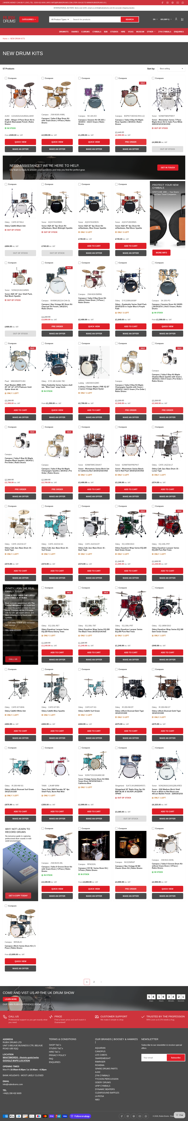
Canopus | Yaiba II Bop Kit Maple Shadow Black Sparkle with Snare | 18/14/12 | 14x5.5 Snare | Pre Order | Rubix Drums (167, 378)
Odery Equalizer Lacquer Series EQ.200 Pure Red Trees (128, 630)
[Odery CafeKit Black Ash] (20, 202)
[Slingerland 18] (130, 766)
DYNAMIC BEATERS (105, 1089)
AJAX (7, 116)
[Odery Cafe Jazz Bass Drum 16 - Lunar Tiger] (167, 445)
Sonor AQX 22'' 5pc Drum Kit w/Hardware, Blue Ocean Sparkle (92, 227)
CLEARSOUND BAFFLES (107, 1093)
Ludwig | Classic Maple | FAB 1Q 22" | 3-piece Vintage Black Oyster (93, 388)
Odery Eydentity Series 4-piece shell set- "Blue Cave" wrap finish (57, 386)
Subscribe (176, 1058)
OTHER (150, 32)
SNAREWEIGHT (103, 1058)
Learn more (11, 999)
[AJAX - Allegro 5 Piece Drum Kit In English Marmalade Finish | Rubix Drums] (20, 96)
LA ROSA (99, 1096)
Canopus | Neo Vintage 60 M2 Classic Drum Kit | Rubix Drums (128, 867)
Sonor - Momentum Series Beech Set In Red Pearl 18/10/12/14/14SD (129, 470)
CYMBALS (96, 32)
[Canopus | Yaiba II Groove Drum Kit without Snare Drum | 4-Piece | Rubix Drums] (167, 843)
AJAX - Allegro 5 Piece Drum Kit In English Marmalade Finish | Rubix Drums (19, 122)
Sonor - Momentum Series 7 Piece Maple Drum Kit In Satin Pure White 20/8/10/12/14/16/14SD (167, 122)
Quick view (20, 142)
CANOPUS (100, 1051)
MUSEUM (140, 32)
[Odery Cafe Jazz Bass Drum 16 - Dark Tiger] (94, 524)
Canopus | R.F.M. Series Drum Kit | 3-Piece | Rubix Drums (93, 869)
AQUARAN (100, 1048)
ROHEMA (99, 1065)
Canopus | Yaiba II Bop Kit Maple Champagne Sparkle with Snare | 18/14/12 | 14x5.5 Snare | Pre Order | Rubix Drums (130, 388)
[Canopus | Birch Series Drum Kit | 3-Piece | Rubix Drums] (20, 923)
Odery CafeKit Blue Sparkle (53, 711)
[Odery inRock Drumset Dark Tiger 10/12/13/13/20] (130, 687)
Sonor (154, 116)
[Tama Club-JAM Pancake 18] (57, 766)
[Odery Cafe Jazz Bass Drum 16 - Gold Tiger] (20, 524)
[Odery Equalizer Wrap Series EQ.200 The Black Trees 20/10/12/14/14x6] (94, 605)
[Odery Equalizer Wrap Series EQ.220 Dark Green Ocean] (130, 524)
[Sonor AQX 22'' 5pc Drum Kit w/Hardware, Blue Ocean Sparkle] (94, 202)
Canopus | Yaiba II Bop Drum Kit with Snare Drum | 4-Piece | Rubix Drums (56, 120)
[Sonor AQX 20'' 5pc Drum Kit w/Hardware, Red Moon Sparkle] (130, 202)
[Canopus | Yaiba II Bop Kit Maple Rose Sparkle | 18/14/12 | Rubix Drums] (130, 96)
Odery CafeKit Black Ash (15, 226)
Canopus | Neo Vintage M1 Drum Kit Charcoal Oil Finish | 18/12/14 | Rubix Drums (57, 306)
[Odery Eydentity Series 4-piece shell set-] (57, 361)
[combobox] (105, 19)
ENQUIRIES (179, 32)
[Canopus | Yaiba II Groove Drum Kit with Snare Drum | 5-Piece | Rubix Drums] (57, 845)
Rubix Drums (164, 1116)
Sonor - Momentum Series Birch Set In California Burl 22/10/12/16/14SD (93, 470)
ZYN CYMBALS (164, 32)
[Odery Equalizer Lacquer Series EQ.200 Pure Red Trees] (130, 605)
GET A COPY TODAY (18, 896)
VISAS (130, 32)
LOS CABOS (101, 1055)
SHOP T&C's (55, 1045)
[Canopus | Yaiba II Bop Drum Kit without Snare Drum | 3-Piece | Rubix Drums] (94, 277)
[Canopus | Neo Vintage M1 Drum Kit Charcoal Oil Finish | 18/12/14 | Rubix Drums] (57, 281)
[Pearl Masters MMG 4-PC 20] (20, 361)
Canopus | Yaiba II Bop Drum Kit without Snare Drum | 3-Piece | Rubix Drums (92, 300)
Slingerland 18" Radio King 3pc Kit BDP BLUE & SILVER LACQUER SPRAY (130, 791)
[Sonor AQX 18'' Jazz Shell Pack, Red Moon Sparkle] (20, 275)
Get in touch (168, 167)
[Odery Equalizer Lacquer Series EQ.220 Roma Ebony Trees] (57, 605)
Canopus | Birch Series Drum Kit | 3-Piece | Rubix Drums (20, 947)
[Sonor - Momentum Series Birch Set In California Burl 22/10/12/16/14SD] (94, 445)
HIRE (123, 32)
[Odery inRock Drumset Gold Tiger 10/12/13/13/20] (167, 687)
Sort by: (151, 68)
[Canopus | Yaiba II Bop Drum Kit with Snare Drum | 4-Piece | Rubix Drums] (57, 96)
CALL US (13, 659)
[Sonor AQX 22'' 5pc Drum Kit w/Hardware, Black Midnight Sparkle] (57, 202)
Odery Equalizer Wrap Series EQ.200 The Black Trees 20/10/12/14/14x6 (94, 630)
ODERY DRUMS (103, 1082)
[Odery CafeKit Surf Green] (94, 687)
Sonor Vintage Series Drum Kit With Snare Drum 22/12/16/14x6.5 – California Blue (93, 781)
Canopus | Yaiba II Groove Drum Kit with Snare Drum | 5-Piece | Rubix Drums (57, 869)
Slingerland (119, 786)
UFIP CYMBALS (102, 1086)
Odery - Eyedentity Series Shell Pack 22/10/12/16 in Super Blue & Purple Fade (130, 306)
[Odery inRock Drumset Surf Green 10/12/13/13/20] (20, 766)
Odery (7, 222)
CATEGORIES (28, 19)
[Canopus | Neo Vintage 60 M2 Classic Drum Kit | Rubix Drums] (130, 844)
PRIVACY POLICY (57, 1055)
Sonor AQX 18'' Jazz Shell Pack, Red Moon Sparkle (18, 295)
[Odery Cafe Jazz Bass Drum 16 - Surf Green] (57, 524)
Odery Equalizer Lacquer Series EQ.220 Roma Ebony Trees (55, 630)
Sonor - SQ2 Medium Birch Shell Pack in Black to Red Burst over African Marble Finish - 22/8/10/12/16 (167, 791)
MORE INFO (161, 253)
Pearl (7, 381)
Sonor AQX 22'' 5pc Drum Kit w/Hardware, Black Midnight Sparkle (57, 227)
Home (5, 39)
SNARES (75, 32)
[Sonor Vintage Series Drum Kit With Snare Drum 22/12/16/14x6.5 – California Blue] (94, 760)
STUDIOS (114, 32)
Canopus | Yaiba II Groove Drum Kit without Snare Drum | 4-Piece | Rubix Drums (167, 866)
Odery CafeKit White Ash (15, 711)
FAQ (51, 1059)
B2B (105, 32)
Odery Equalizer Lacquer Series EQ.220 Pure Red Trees (165, 549)
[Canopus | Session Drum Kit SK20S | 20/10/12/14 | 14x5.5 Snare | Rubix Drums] (167, 281)
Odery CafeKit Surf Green (89, 711)
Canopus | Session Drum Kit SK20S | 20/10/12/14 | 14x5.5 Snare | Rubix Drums (167, 306)
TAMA (44, 786)
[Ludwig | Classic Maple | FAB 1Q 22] (94, 362)
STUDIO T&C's (56, 1048)
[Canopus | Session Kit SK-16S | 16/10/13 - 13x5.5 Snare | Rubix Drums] (94, 96)
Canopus (45, 115)
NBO (97, 1099)
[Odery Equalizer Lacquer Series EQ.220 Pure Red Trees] (167, 524)
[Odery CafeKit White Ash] (20, 687)
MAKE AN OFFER (20, 149)
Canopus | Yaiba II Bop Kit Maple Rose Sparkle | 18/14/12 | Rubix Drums (129, 122)
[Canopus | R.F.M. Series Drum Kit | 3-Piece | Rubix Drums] (94, 845)
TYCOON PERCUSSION (106, 1079)
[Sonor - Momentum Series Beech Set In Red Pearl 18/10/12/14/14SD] (130, 445)
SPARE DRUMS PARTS (106, 1068)
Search (130, 19)
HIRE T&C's (54, 1052)
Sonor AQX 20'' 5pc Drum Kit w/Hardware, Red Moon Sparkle (128, 227)
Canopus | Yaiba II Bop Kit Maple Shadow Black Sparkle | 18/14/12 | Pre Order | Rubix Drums (19, 460)
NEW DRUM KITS (17, 39)
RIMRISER (100, 1062)
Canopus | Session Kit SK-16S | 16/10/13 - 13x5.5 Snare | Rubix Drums (91, 122)
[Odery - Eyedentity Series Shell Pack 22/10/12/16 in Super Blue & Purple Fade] (130, 281)
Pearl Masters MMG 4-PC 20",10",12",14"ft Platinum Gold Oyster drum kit (18, 387)
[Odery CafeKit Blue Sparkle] (57, 687)
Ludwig (81, 383)
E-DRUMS (85, 32)
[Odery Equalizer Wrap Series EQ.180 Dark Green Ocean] (167, 605)
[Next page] (101, 982)
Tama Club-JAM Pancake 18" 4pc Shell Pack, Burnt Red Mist (56, 790)
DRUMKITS (64, 32)
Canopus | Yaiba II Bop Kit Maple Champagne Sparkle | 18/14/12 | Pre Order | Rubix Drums (57, 471)
